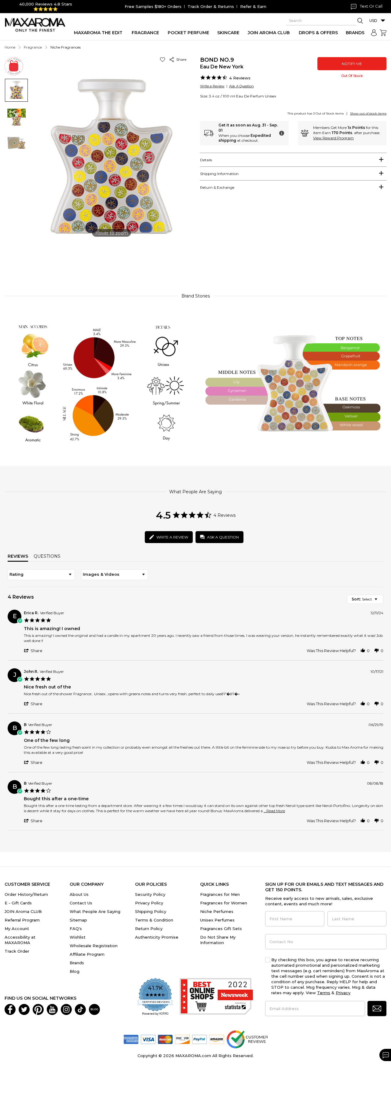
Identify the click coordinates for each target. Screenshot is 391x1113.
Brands (77, 962)
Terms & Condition (154, 920)
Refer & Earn (253, 6)
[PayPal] (199, 1039)
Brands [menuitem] (355, 32)
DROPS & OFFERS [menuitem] (318, 32)
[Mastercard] (165, 1039)
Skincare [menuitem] (228, 32)
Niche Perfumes (216, 911)
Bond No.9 (217, 60)
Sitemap (78, 920)
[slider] (195, 260)
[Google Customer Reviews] (247, 1039)
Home (10, 47)
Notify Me (352, 63)
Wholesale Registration (94, 945)
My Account (17, 928)
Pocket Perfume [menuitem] (188, 32)
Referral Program (22, 920)
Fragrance (33, 47)
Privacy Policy (149, 902)
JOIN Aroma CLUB (23, 911)
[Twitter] (24, 1009)
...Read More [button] (274, 810)
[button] (163, 59)
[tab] (293, 160)
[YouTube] (52, 1009)
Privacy (343, 992)
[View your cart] (383, 32)
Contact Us (81, 902)
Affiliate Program (87, 954)
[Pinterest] (38, 1009)
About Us (79, 894)
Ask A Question (241, 86)
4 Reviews (239, 77)
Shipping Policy (150, 911)
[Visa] (148, 1039)
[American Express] (131, 1039)
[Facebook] (10, 1009)
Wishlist (78, 937)
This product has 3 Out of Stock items (315, 113)
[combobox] (41, 574)
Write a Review (212, 86)
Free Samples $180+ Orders (153, 6)
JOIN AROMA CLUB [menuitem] (269, 32)
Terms (323, 992)
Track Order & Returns (211, 6)
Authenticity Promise (156, 937)
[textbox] (380, 601)
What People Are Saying (95, 911)
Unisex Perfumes (217, 920)
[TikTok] (80, 1009)
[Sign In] (374, 32)
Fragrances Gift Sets (221, 928)
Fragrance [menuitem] (145, 32)
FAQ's (76, 928)
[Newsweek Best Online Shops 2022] (216, 997)
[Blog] (94, 1009)
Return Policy (149, 928)
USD (373, 20)
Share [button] (180, 59)
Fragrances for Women (223, 902)
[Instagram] (66, 1009)
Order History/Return (26, 894)
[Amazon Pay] (216, 1039)
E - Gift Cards (18, 902)
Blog (74, 971)
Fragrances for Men (220, 894)
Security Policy (150, 894)
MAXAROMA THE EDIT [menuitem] (98, 32)
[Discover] (182, 1039)
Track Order (17, 951)
